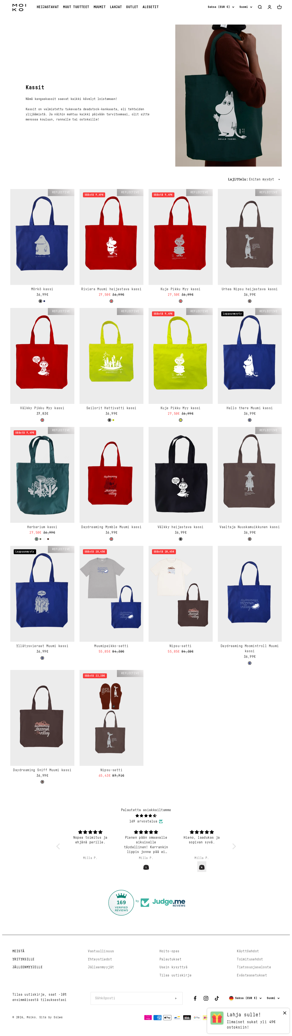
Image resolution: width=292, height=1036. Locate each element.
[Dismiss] (284, 1014)
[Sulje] (280, 907)
